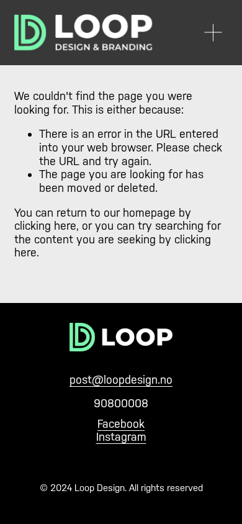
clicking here (45, 225)
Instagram (121, 436)
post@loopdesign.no (121, 379)
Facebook (121, 423)
